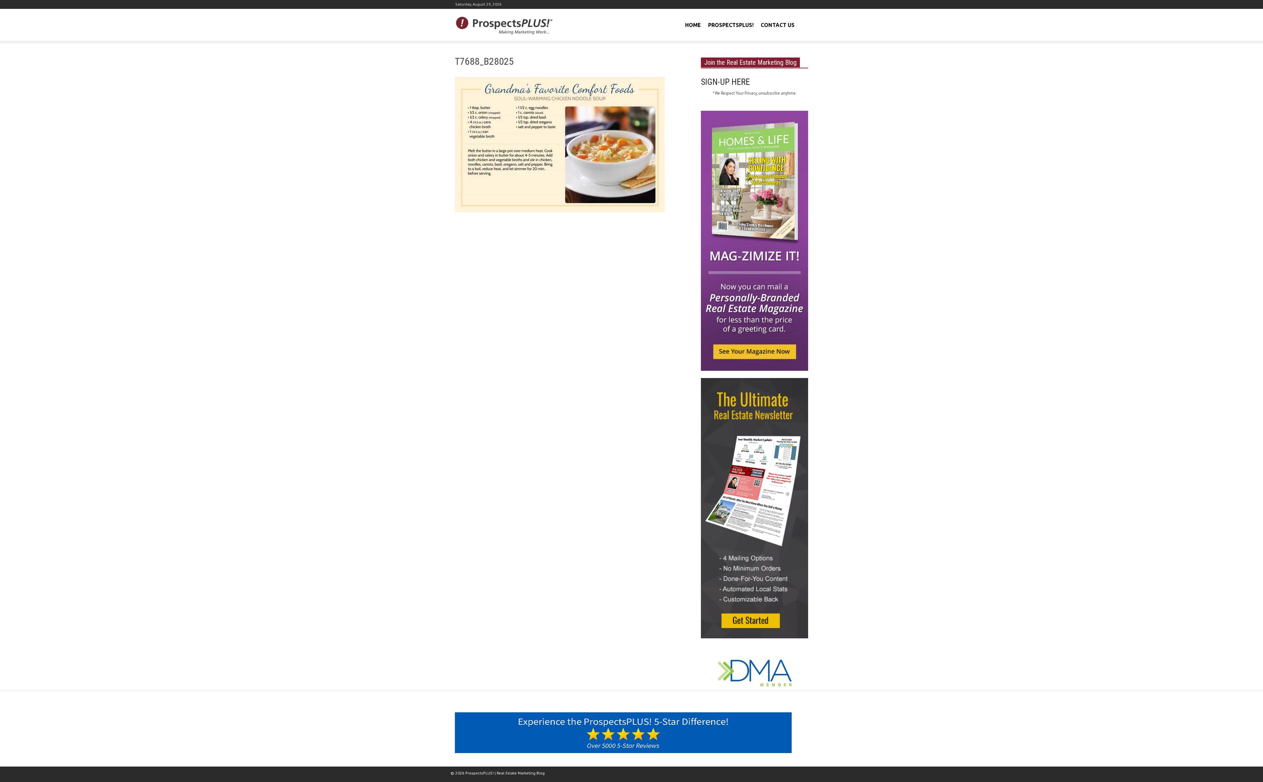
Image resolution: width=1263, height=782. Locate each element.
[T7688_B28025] (560, 146)
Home (693, 25)
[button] (802, 24)
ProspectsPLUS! (731, 25)
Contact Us (778, 25)
